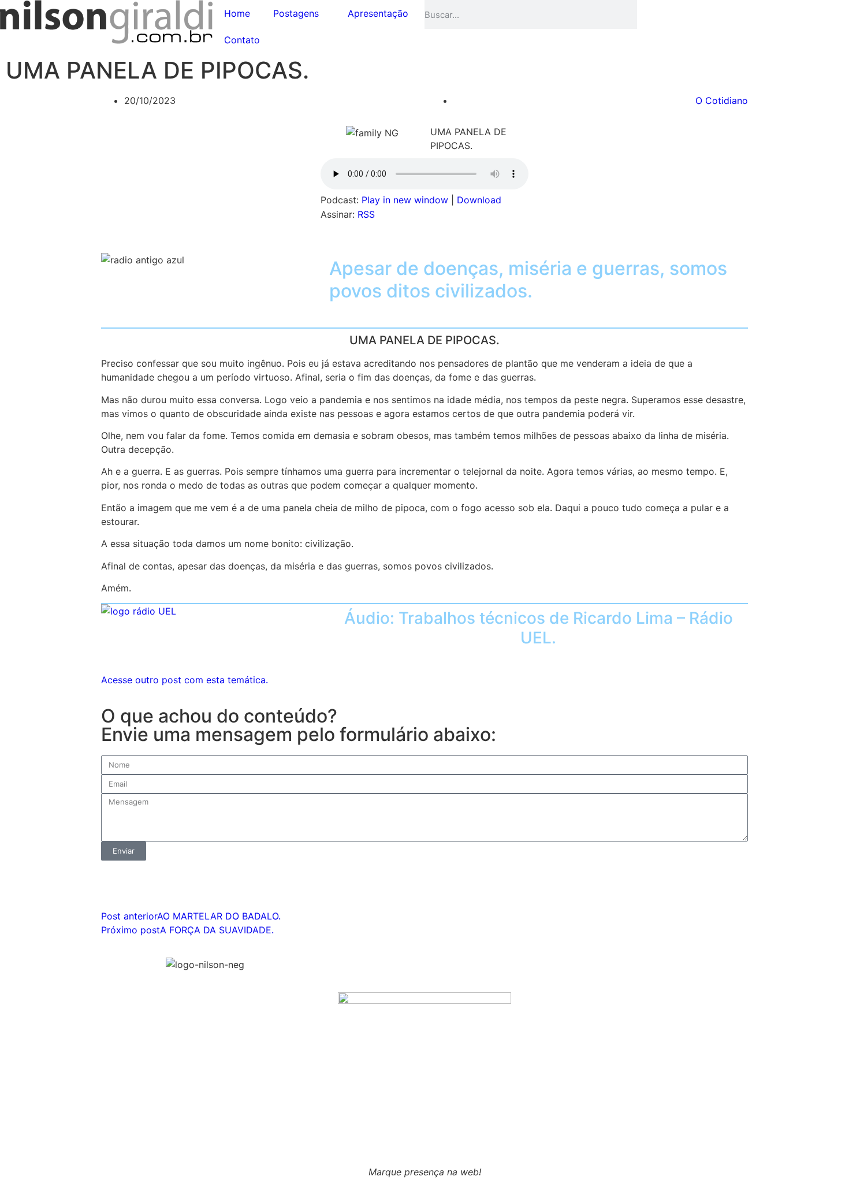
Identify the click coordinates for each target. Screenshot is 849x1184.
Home (237, 13)
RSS (366, 214)
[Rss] (683, 14)
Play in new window (405, 200)
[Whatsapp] (651, 14)
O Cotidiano (721, 100)
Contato (242, 40)
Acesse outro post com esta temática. (184, 680)
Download (479, 200)
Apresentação (378, 13)
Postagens (296, 13)
